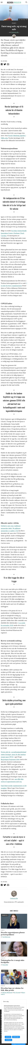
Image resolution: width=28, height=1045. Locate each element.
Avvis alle (8, 1036)
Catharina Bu (15, 32)
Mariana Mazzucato (7, 992)
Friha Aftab (5, 964)
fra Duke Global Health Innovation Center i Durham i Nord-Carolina (14, 233)
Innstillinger (8, 1039)
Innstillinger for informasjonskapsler (18, 1044)
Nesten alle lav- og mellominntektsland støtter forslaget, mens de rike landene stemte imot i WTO (13, 754)
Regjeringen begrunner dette (10, 759)
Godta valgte (16, 1036)
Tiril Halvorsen (6, 937)
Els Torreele (17, 992)
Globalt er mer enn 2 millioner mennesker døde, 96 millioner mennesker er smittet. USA (11, 528)
